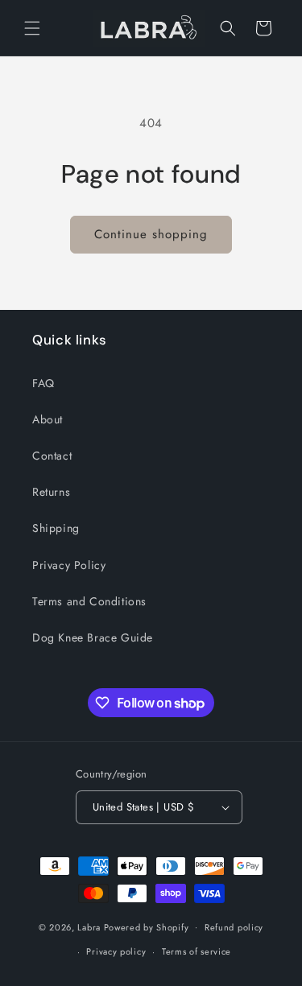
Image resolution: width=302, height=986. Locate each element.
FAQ (43, 383)
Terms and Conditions (89, 601)
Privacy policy (116, 951)
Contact (52, 456)
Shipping (56, 528)
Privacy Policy (68, 565)
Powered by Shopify (146, 926)
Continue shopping (151, 234)
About (47, 419)
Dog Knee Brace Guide (92, 637)
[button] (32, 28)
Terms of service (196, 951)
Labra (89, 926)
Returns (51, 492)
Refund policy (234, 927)
